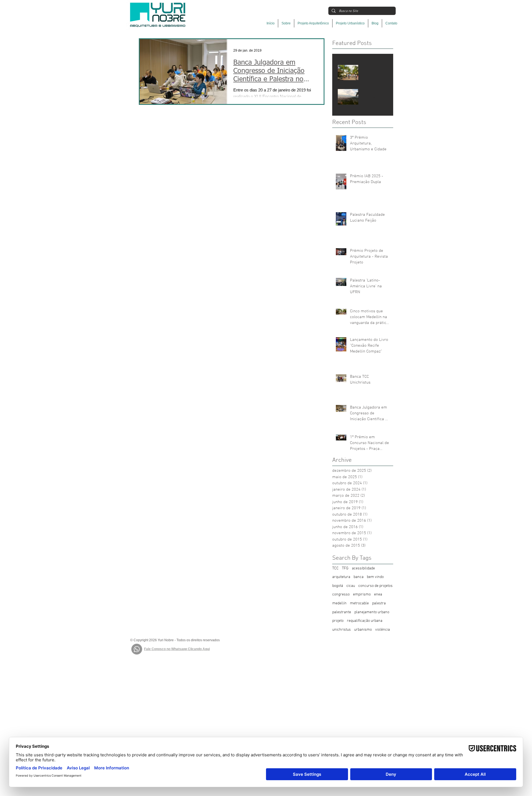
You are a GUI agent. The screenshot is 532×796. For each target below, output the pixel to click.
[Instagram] (387, 641)
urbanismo (363, 629)
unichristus (341, 629)
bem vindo (375, 577)
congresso (341, 594)
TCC (335, 568)
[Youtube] (396, 641)
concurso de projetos (375, 586)
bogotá (337, 586)
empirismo (362, 594)
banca (359, 577)
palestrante (341, 612)
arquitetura (341, 577)
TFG (345, 568)
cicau (350, 586)
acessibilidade (363, 568)
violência (382, 629)
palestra (379, 603)
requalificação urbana (364, 620)
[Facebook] (377, 641)
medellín (339, 603)
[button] (313, 23)
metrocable (359, 603)
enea (378, 594)
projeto (338, 620)
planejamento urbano (371, 612)
